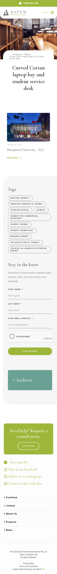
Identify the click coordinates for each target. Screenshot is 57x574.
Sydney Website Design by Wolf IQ (27, 569)
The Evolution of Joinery (24, 242)
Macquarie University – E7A (25, 150)
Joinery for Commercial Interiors (24, 217)
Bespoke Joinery (19, 198)
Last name (15, 304)
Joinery (40, 210)
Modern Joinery (19, 236)
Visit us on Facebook (22, 469)
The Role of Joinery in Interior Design (28, 249)
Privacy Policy (28, 563)
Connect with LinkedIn (25, 483)
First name (15, 289)
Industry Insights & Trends (26, 204)
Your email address (20, 318)
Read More (12, 158)
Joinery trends (19, 224)
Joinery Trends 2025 (21, 230)
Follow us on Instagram (24, 476)
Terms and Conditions (28, 566)
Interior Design (19, 210)
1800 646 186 (30, 3)
